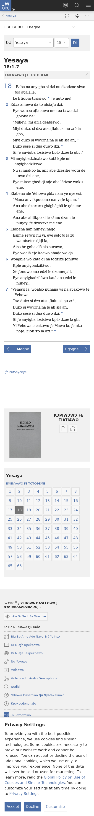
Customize (55, 806)
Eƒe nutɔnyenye (15, 372)
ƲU (8, 42)
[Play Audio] (67, 15)
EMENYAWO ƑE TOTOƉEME (25, 483)
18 (9, 86)
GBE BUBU (13, 27)
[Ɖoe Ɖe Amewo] (77, 15)
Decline (32, 806)
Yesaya (11, 15)
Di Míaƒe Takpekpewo (23, 653)
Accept (13, 806)
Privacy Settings (23, 793)
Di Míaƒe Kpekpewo (22, 645)
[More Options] (87, 15)
